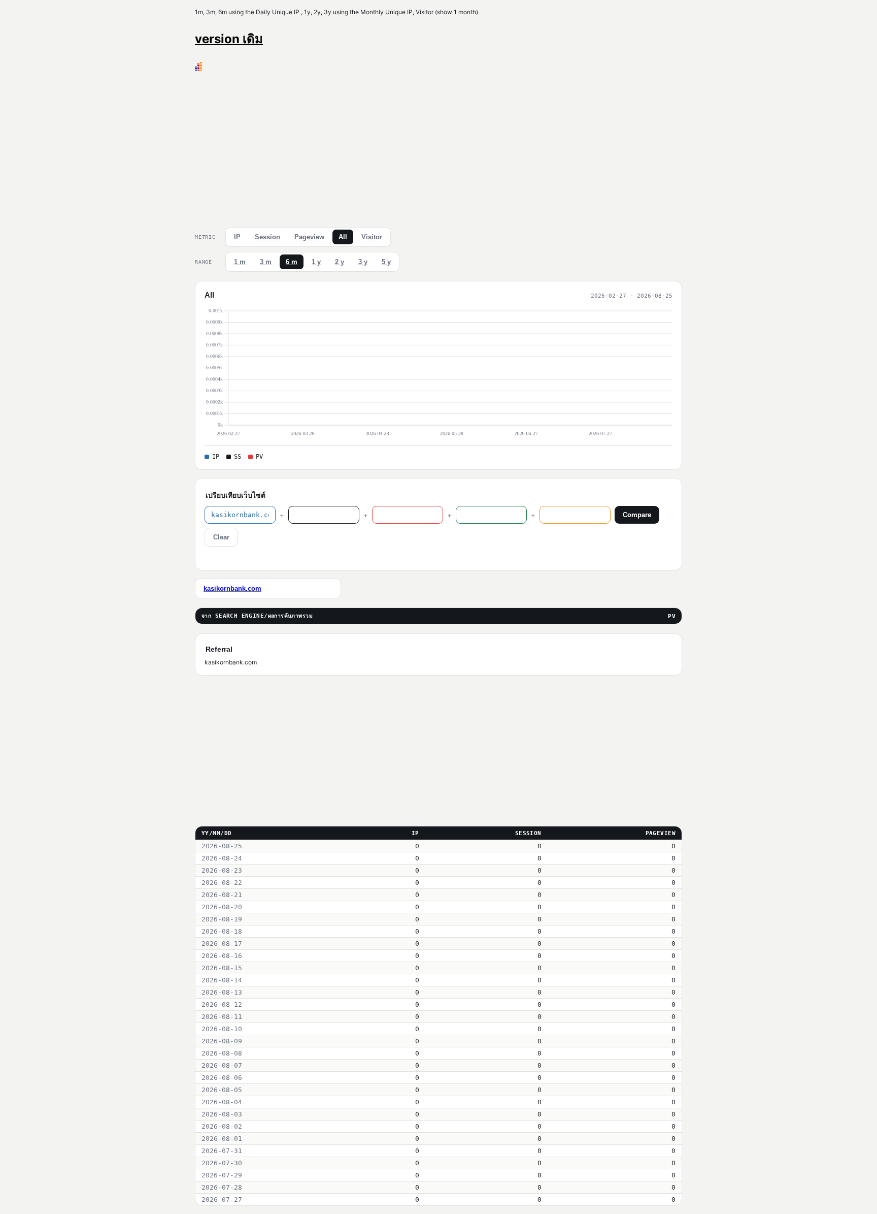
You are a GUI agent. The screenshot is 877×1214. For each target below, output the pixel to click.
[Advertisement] (438, 147)
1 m (240, 262)
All (343, 237)
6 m (291, 262)
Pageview (309, 237)
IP (237, 237)
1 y (316, 262)
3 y (362, 262)
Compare (637, 515)
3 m (266, 262)
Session (267, 237)
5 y (386, 262)
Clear (221, 537)
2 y (339, 262)
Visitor (371, 237)
